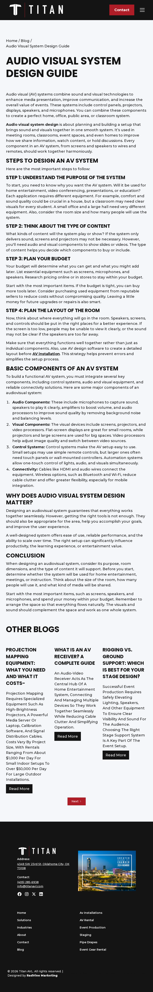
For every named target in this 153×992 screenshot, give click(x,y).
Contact (121, 10)
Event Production (93, 927)
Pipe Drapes (88, 942)
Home (21, 913)
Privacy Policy (77, 973)
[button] (141, 10)
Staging (85, 935)
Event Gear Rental (93, 949)
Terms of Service (104, 973)
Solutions (24, 920)
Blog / (26, 40)
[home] (36, 10)
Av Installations (91, 913)
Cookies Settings (133, 973)
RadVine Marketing (42, 975)
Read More (19, 788)
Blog (20, 949)
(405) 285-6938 (28, 882)
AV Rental (87, 920)
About (21, 935)
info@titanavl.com (30, 886)
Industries (24, 927)
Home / (13, 40)
